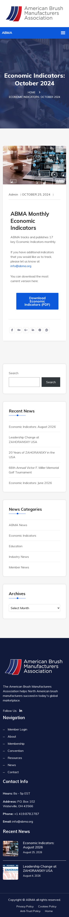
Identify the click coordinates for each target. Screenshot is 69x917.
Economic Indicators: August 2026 (32, 427)
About (12, 736)
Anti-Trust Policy (30, 911)
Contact (13, 772)
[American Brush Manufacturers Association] (34, 13)
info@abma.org (21, 266)
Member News (19, 567)
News (12, 765)
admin (13, 194)
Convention (16, 751)
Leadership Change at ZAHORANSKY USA (40, 868)
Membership (16, 743)
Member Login (17, 729)
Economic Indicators (22, 535)
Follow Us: (10, 711)
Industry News (19, 557)
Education (15, 546)
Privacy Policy (25, 906)
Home (31, 92)
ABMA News (18, 525)
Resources (15, 758)
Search (13, 373)
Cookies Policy (47, 906)
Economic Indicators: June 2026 (30, 483)
